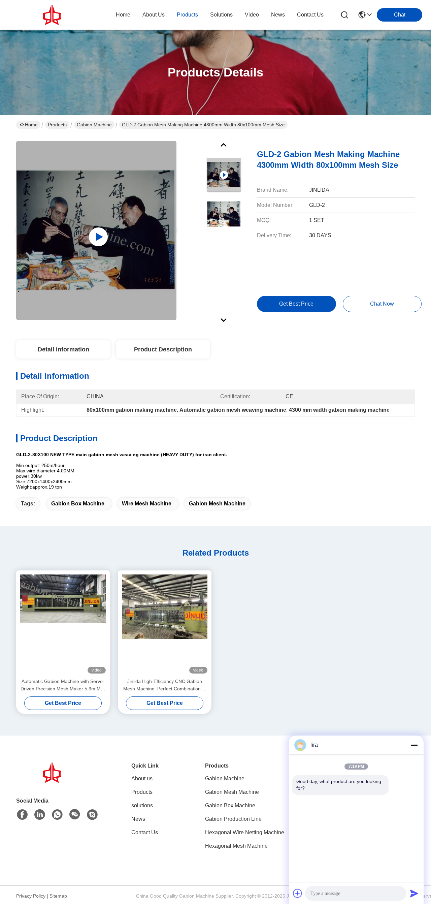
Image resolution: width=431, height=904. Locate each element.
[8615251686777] (57, 815)
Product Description (163, 349)
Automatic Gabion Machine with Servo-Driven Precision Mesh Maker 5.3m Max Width (63, 685)
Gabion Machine (94, 124)
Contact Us (144, 832)
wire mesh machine (146, 503)
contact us (310, 15)
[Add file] (297, 893)
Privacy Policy (30, 896)
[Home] (53, 781)
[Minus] (414, 745)
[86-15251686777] (92, 815)
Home (123, 15)
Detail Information (63, 349)
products (187, 15)
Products (57, 124)
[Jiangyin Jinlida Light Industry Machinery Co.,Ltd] (53, 15)
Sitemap (58, 896)
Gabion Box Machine (77, 503)
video (252, 15)
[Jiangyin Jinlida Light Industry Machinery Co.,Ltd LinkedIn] (40, 815)
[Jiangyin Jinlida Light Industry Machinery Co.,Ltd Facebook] (22, 815)
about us (153, 15)
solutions (221, 15)
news (278, 15)
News (138, 819)
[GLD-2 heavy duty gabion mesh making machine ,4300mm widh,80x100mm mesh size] (96, 230)
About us (142, 778)
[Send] (414, 893)
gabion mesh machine (217, 503)
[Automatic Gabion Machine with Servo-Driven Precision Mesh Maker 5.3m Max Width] (63, 624)
